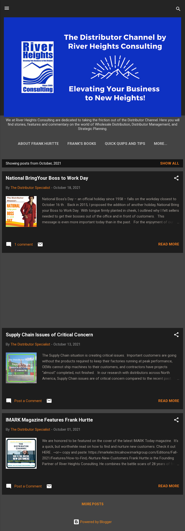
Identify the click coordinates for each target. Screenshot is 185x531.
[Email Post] (40, 246)
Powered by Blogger (95, 522)
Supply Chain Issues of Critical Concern (49, 335)
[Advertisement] (92, 290)
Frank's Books (81, 143)
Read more (168, 244)
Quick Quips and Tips (125, 143)
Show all (169, 163)
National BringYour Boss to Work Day (47, 178)
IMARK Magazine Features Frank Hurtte (49, 420)
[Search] (178, 9)
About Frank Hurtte (38, 143)
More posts (93, 504)
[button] (176, 179)
